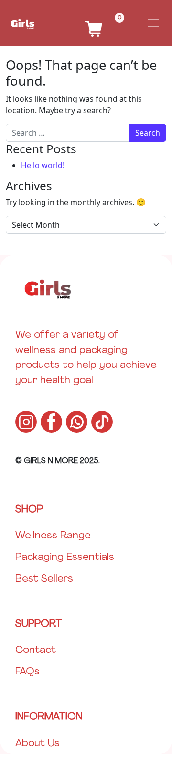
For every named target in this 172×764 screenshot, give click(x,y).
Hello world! (42, 165)
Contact (35, 650)
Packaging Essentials (64, 557)
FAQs (27, 672)
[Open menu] (153, 23)
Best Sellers (44, 579)
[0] (93, 19)
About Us (37, 744)
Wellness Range (53, 536)
